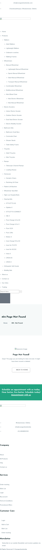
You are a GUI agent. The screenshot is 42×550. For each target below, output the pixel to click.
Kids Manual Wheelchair (16, 103)
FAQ (1, 463)
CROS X (9, 262)
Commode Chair (11, 136)
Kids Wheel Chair (11, 94)
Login (2, 492)
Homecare (7, 174)
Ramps (6, 161)
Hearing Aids (8, 199)
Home (4, 31)
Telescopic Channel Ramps (15, 165)
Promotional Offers (6, 505)
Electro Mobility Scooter (13, 124)
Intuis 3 (8, 253)
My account (3, 497)
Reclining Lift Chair (12, 182)
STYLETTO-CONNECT (13, 211)
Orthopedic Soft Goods (11, 266)
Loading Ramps (11, 170)
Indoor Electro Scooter (13, 111)
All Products (4, 459)
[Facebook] (2, 438)
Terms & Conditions (6, 501)
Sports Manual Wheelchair (16, 73)
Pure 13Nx (9, 232)
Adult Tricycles (10, 153)
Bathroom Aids (8, 128)
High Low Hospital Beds (11, 195)
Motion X (9, 237)
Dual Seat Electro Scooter (14, 119)
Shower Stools (10, 140)
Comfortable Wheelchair (14, 86)
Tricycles (7, 149)
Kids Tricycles (10, 157)
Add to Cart (5, 524)
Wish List (3, 488)
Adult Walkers (10, 44)
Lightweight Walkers (12, 48)
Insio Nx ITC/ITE (11, 245)
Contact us (5, 279)
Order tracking (4, 484)
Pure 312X (9, 228)
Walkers (6, 40)
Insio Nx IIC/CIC (11, 249)
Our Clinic (5, 283)
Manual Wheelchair (12, 65)
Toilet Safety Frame (12, 144)
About (2, 455)
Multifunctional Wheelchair (14, 90)
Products (5, 36)
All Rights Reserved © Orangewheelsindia (13, 549)
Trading (4, 287)
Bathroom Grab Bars (12, 132)
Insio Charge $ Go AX (13, 241)
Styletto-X (9, 207)
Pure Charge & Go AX (13, 220)
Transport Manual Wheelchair (17, 82)
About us (5, 274)
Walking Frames (11, 56)
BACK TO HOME (22, 370)
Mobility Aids (8, 270)
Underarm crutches (12, 52)
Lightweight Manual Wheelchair (18, 69)
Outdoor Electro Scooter (14, 115)
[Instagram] (13, 438)
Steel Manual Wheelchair (16, 77)
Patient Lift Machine (10, 186)
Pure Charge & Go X (12, 224)
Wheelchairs (8, 61)
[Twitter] (8, 438)
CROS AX (9, 258)
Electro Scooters (9, 107)
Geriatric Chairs (11, 178)
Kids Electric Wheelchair (16, 98)
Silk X (8, 216)
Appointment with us (21, 395)
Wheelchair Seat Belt (11, 191)
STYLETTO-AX (11, 203)
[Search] (21, 291)
